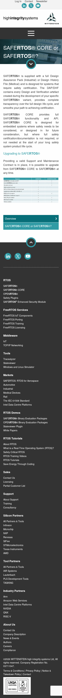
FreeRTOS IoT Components (18, 315)
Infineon (7, 525)
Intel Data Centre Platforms (17, 404)
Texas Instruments (13, 549)
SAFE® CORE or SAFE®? (28, 226)
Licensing (8, 481)
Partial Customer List (14, 485)
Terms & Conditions (13, 670)
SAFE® (10, 285)
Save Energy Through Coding (18, 464)
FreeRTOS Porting (13, 319)
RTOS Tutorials (11, 460)
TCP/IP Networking (13, 345)
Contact (29, 1)
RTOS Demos (11, 413)
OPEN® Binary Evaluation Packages (25, 422)
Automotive (9, 384)
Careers (7, 646)
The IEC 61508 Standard (16, 400)
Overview (10, 218)
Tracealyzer (9, 359)
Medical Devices (11, 392)
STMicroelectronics (13, 545)
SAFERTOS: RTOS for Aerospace (21, 380)
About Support (10, 499)
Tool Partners (11, 561)
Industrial (8, 388)
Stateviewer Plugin (13, 426)
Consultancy (9, 507)
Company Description (14, 634)
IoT (5, 341)
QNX (5, 612)
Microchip (8, 529)
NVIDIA (7, 608)
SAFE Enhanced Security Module (24, 301)
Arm (5, 596)
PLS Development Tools (15, 578)
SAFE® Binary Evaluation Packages (25, 418)
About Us (9, 624)
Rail (5, 396)
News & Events (11, 638)
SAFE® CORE (14, 289)
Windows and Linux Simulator (18, 367)
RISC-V (7, 616)
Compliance (9, 650)
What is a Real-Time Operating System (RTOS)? (28, 448)
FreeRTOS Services (15, 310)
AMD (5, 553)
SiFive (6, 541)
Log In (18, 1)
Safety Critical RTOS (14, 452)
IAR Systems (10, 570)
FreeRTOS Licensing (14, 327)
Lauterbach (9, 574)
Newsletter (41, 1)
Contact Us (9, 477)
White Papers (10, 430)
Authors (7, 642)
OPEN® (10, 293)
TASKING (8, 582)
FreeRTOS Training (13, 323)
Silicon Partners (13, 515)
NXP (5, 533)
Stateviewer (9, 363)
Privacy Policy (33, 670)
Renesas (8, 537)
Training (7, 503)
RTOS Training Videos (14, 456)
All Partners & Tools (13, 521)
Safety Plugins (10, 297)
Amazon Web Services (15, 600)
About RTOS (9, 444)
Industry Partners (14, 591)
